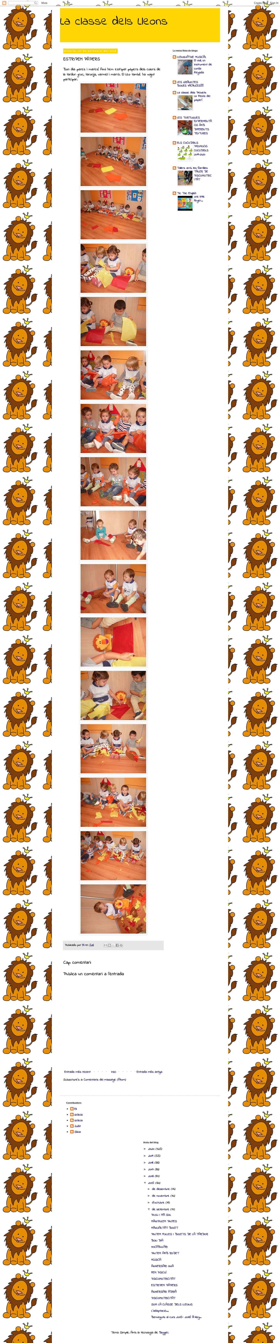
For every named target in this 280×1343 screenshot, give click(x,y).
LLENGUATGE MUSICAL (191, 57)
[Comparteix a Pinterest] (121, 945)
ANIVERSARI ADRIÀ (163, 1291)
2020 (152, 1148)
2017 (151, 1169)
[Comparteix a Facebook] (117, 945)
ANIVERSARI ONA (162, 1266)
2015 (151, 1183)
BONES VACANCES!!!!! (190, 85)
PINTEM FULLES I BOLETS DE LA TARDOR (179, 1234)
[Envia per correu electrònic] (106, 945)
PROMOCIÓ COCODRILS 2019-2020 (201, 150)
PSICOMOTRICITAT (163, 1278)
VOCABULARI (159, 1246)
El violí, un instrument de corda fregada (203, 66)
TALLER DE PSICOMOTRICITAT (203, 175)
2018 (151, 1162)
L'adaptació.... (160, 1310)
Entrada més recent (77, 1071)
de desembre (161, 1189)
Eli (75, 1109)
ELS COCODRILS (187, 142)
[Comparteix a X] (113, 945)
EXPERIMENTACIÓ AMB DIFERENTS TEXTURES (203, 127)
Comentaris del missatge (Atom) (105, 1079)
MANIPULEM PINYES (164, 1221)
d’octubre (159, 1202)
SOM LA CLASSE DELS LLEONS (171, 1304)
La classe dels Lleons (114, 22)
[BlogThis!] (109, 945)
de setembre (161, 1209)
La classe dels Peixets (191, 92)
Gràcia (78, 1115)
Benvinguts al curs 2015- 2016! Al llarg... (176, 1317)
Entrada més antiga (149, 1071)
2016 (151, 1176)
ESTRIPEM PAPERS (164, 1285)
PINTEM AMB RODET (165, 1253)
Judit (77, 1126)
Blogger (163, 1332)
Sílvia (77, 1132)
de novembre (161, 1195)
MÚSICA (156, 1259)
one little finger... (199, 198)
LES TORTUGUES (188, 117)
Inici (113, 1071)
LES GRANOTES (187, 82)
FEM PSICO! (158, 1272)
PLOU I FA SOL (161, 1214)
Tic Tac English (186, 193)
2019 (151, 1155)
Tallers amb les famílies (192, 168)
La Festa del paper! (202, 98)
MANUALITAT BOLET (164, 1227)
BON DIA (157, 1240)
